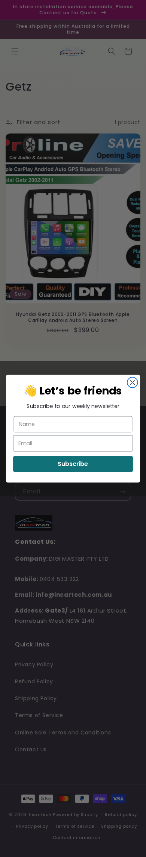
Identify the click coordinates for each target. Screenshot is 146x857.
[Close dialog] (132, 382)
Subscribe (73, 464)
